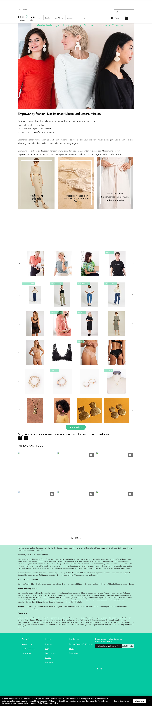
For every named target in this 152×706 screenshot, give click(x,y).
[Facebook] (20, 438)
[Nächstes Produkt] (133, 263)
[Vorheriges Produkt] (19, 263)
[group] (76, 263)
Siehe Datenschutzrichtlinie (48, 703)
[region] (36, 197)
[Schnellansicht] (35, 263)
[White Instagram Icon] (101, 668)
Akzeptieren (139, 701)
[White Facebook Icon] (97, 668)
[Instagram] (26, 438)
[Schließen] (149, 701)
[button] (126, 18)
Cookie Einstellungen (122, 701)
